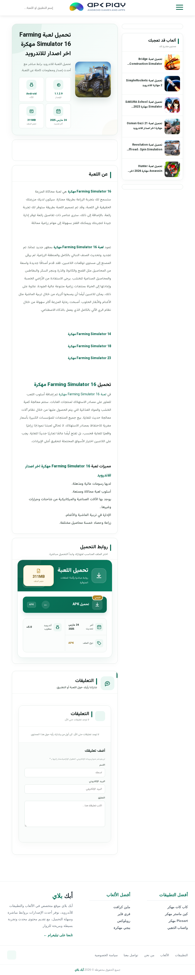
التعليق (101, 798)
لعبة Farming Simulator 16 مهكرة (82, 394)
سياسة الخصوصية (106, 955)
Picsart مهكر (178, 921)
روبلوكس (123, 921)
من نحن (149, 955)
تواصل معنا (131, 955)
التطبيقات (181, 955)
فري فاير (124, 914)
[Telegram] (11, 955)
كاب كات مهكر (177, 907)
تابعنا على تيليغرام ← (58, 935)
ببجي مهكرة (122, 928)
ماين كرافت (121, 907)
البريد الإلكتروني (97, 781)
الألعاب (164, 955)
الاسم (102, 765)
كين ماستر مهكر (176, 914)
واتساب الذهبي (177, 928)
